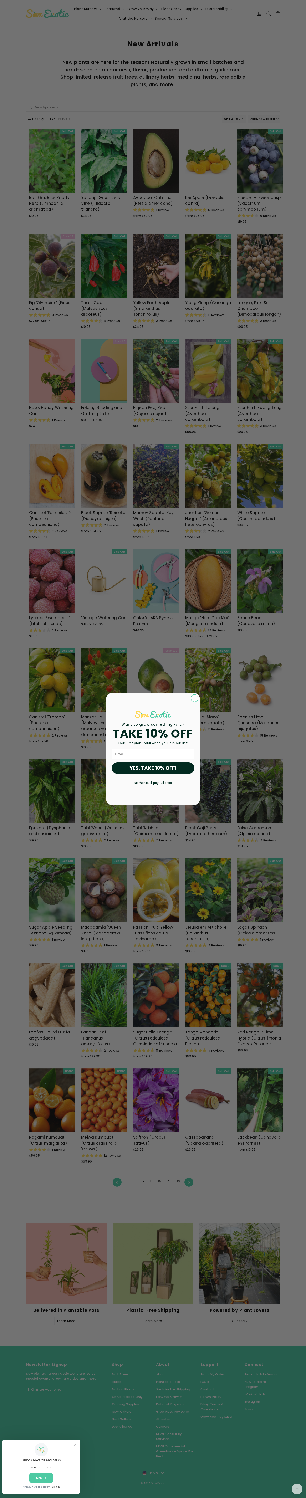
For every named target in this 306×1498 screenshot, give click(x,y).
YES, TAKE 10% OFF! (153, 768)
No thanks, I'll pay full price (153, 783)
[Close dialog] (194, 698)
